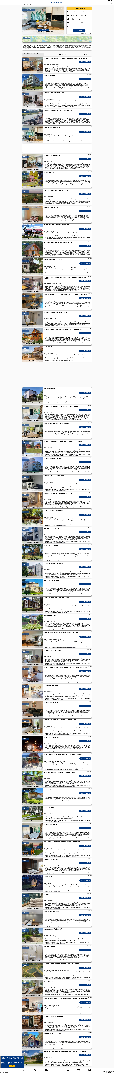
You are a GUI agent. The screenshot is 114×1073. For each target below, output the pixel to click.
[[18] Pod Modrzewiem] (32, 395)
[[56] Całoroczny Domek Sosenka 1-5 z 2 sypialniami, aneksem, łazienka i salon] (32, 1058)
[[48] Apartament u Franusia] (32, 918)
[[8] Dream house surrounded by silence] (32, 197)
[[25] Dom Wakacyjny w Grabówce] (32, 517)
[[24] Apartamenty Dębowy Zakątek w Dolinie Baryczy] (32, 500)
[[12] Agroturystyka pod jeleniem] (32, 266)
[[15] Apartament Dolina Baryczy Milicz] (32, 319)
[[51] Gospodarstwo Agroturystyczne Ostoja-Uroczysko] (32, 971)
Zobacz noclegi (85, 61)
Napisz (112, 1072)
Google (21, 1057)
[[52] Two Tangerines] (32, 988)
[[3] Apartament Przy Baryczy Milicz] (32, 100)
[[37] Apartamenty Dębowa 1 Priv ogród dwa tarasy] (32, 727)
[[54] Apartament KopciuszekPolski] (32, 1023)
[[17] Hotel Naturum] (32, 354)
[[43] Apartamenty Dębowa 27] (32, 831)
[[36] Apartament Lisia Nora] (32, 709)
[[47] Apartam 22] (32, 901)
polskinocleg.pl (57, 2)
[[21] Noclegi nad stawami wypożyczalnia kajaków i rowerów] (32, 448)
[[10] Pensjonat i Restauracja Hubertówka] (32, 232)
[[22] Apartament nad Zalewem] (32, 465)
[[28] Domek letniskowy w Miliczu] (32, 570)
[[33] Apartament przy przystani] (32, 657)
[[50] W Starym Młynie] (32, 953)
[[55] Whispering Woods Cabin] (32, 1040)
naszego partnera (74, 455)
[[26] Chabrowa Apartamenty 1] (32, 535)
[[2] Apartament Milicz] (32, 82)
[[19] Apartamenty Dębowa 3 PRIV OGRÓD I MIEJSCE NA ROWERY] (32, 413)
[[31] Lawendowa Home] (32, 622)
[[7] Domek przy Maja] (32, 179)
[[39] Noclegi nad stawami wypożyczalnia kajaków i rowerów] (32, 761)
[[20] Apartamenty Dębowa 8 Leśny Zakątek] (32, 430)
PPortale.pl (6, 1072)
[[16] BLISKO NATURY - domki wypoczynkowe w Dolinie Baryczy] (32, 336)
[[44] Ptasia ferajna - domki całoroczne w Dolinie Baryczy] (32, 849)
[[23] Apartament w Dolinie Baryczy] (32, 483)
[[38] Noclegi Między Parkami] (32, 744)
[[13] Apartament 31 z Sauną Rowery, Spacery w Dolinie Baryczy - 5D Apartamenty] (32, 284)
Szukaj (79, 30)
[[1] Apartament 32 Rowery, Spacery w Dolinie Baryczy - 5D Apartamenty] (32, 65)
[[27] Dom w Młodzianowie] (32, 552)
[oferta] (27, 72)
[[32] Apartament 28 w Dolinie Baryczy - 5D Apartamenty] (32, 639)
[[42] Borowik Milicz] (32, 814)
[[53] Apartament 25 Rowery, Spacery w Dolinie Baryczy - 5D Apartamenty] (32, 1005)
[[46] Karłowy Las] (32, 883)
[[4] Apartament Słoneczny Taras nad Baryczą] (32, 117)
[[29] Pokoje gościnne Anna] (32, 587)
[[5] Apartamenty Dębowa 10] (32, 134)
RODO (8, 1063)
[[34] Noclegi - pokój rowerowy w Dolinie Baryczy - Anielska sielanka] (32, 674)
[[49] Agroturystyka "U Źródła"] (32, 936)
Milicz (24, 59)
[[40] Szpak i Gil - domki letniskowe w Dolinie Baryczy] (32, 779)
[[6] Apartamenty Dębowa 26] (32, 162)
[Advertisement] (57, 375)
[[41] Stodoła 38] (32, 796)
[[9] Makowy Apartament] (32, 214)
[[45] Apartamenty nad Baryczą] (32, 866)
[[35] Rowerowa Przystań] (32, 692)
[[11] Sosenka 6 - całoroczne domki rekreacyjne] (32, 249)
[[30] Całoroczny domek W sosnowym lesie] (32, 605)
